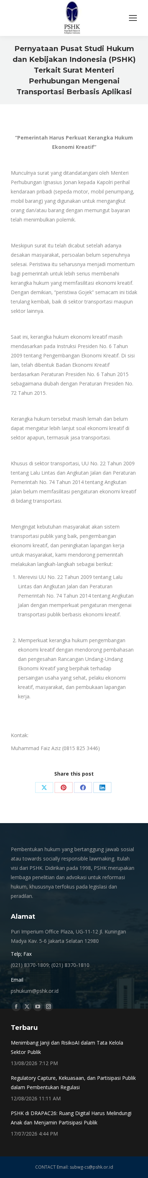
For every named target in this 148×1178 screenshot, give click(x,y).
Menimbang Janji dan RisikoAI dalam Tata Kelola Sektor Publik (67, 1047)
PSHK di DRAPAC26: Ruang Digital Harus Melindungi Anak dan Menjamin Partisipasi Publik (71, 1118)
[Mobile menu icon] (133, 18)
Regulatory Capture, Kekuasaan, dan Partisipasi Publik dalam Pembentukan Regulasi (73, 1082)
